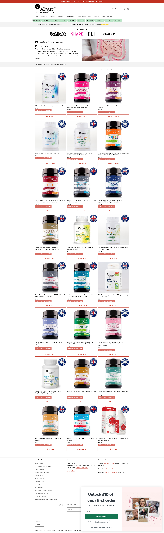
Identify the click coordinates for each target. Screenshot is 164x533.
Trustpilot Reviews (111, 469)
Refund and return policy (42, 472)
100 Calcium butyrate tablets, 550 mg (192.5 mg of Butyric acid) (113, 295)
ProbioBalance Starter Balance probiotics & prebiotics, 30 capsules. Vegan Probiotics (80, 343)
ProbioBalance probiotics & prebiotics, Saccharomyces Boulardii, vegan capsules (47, 248)
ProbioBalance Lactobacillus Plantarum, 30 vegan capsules (81, 392)
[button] (52, 16)
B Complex (72, 20)
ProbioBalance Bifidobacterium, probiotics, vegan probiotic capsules (82, 201)
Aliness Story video (111, 472)
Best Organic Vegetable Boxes (43, 490)
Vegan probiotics (46, 64)
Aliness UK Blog (39, 478)
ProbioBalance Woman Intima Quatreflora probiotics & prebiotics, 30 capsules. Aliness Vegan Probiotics (111, 343)
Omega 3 (45, 20)
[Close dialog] (160, 489)
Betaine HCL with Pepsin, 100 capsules (47, 153)
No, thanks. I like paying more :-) (101, 528)
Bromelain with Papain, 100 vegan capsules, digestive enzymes (80, 248)
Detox (108, 20)
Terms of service (39, 469)
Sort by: (103, 70)
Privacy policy (68, 530)
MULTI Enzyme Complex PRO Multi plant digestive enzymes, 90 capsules (79, 153)
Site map (37, 484)
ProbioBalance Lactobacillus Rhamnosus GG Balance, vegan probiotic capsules (80, 295)
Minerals (117, 20)
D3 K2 (63, 20)
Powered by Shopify (50, 530)
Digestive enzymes (59, 64)
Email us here (71, 471)
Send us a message (82, 467)
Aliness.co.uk (42, 530)
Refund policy (60, 530)
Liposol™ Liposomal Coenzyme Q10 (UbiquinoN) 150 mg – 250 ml (113, 439)
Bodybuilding (99, 20)
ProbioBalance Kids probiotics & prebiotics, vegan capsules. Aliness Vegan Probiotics (113, 153)
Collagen (54, 20)
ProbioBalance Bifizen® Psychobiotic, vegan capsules (48, 343)
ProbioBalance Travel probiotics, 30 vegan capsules (48, 439)
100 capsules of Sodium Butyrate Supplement (49, 105)
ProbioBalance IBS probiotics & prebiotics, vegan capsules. (113, 106)
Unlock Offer (101, 516)
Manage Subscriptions (41, 493)
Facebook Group (109, 463)
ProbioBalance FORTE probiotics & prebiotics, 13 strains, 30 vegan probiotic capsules (50, 201)
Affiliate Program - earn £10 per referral (46, 499)
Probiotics (81, 20)
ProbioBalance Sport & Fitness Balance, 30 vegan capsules (82, 439)
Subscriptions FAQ (40, 496)
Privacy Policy (39, 475)
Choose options (82, 116)
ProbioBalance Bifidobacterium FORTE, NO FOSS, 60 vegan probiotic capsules (50, 295)
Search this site (39, 481)
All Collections (39, 487)
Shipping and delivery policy (43, 466)
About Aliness (39, 463)
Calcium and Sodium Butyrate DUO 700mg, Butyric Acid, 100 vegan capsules (48, 392)
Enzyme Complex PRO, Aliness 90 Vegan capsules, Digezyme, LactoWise (113, 248)
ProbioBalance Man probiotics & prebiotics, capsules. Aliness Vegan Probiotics (111, 201)
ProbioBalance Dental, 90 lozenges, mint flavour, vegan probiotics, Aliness (113, 392)
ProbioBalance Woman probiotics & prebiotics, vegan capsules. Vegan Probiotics (81, 106)
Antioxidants (90, 20)
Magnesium (36, 20)
